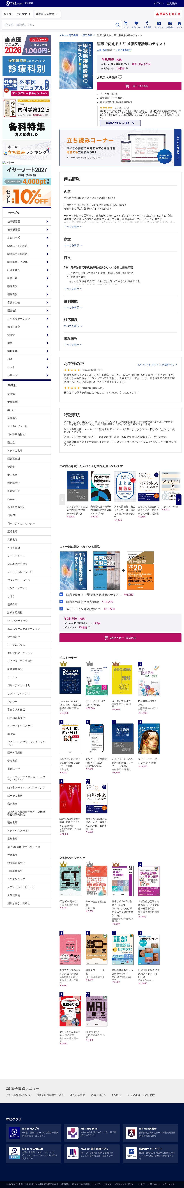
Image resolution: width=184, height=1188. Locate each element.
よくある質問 (77, 1095)
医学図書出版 (14, 669)
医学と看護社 (14, 752)
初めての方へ (98, 1095)
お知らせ (117, 1095)
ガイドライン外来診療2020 (84, 609)
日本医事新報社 (16, 434)
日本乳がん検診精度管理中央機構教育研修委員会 (26, 813)
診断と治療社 (14, 612)
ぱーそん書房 (14, 795)
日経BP (11, 515)
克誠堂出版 (13, 491)
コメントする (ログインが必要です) (156, 364)
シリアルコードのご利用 (141, 1095)
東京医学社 (13, 768)
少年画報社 (13, 636)
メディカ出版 (14, 450)
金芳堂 (11, 466)
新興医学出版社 (16, 507)
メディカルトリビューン (21, 887)
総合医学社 (13, 482)
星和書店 (12, 838)
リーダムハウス (16, 644)
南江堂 (11, 733)
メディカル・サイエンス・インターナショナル (26, 778)
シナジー (12, 701)
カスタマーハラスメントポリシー (119, 1184)
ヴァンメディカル (17, 620)
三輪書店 (12, 531)
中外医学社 (13, 401)
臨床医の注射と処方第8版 (83, 602)
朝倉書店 (12, 822)
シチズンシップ (16, 879)
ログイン (159, 3)
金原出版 (12, 418)
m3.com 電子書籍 (68, 35)
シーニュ (12, 677)
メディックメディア (18, 830)
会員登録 (172, 3)
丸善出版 (12, 539)
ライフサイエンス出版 (20, 661)
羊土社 (11, 410)
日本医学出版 (14, 871)
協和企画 (12, 604)
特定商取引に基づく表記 (50, 1095)
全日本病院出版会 (17, 563)
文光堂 (11, 393)
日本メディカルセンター (21, 523)
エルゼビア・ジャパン (20, 652)
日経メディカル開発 (18, 685)
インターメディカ (17, 588)
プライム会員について (18, 1095)
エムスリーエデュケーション (23, 628)
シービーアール (16, 555)
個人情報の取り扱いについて (86, 1184)
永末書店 (12, 803)
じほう (11, 596)
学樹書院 (12, 760)
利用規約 (65, 1184)
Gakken (11, 499)
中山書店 (12, 474)
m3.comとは (169, 1184)
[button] (178, 499)
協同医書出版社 (16, 862)
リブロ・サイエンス (18, 693)
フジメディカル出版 (18, 580)
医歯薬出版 (13, 458)
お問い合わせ (154, 1184)
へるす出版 (13, 547)
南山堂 (11, 442)
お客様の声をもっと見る (118, 123)
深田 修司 (87, 35)
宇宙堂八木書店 (16, 709)
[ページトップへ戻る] (174, 1182)
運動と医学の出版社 (18, 903)
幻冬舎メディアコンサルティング (26, 787)
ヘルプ (141, 1184)
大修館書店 (13, 895)
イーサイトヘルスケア (20, 725)
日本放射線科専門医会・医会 (23, 846)
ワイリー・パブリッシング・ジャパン (26, 743)
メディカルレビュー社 (20, 572)
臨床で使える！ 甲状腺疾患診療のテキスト (94, 594)
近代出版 (12, 854)
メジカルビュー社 (17, 426)
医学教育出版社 (16, 717)
